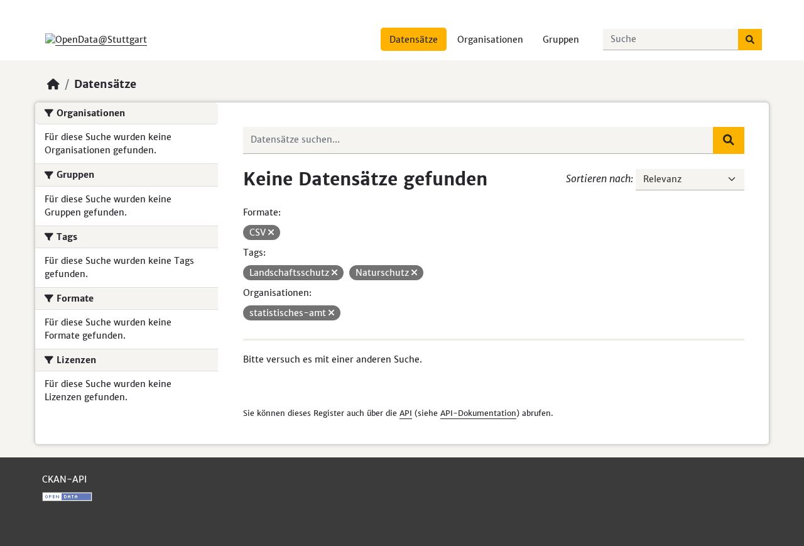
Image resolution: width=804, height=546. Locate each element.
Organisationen (490, 39)
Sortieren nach (598, 178)
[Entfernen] (271, 232)
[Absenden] (750, 39)
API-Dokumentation (478, 413)
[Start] (53, 84)
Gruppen (561, 39)
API (405, 413)
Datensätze (413, 39)
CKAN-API (64, 479)
